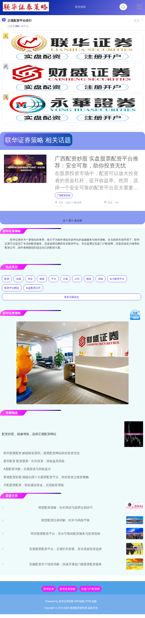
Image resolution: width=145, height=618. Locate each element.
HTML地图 (91, 601)
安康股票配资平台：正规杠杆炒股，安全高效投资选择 (65, 549)
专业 (30, 278)
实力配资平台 (117, 278)
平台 (53, 278)
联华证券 (48, 589)
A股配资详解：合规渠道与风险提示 (27, 469)
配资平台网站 (11, 288)
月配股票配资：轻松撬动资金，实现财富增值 (33, 485)
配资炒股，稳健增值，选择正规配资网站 (29, 434)
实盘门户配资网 (90, 589)
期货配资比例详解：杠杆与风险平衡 (65, 520)
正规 (65, 278)
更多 (137, 20)
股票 (41, 278)
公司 (77, 278)
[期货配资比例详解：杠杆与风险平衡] (134, 520)
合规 (18, 278)
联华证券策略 (68, 589)
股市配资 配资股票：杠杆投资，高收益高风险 (34, 461)
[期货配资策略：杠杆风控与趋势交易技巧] (134, 507)
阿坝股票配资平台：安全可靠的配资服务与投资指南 (65, 533)
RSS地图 (79, 601)
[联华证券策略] (26, 6)
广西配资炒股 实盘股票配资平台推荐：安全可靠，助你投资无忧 (96, 161)
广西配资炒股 (63, 195)
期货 (88, 278)
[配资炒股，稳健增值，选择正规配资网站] (133, 434)
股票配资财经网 (78, 607)
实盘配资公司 (33, 288)
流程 (100, 278)
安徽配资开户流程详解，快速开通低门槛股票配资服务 (65, 564)
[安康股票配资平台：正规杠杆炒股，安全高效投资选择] (134, 549)
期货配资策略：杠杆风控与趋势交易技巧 (65, 507)
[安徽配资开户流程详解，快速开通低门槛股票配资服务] (134, 564)
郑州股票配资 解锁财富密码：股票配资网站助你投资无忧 (41, 453)
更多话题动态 (71, 297)
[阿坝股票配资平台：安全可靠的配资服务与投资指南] (134, 533)
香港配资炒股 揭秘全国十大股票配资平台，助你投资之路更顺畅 (46, 477)
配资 (6, 278)
